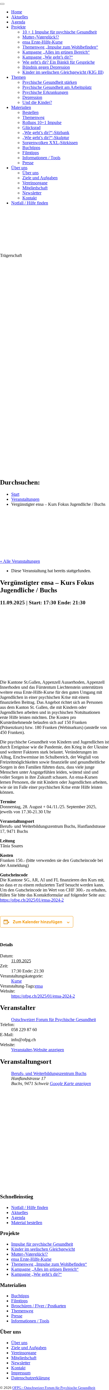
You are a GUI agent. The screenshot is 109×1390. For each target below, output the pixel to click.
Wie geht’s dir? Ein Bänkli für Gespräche (58, 62)
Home (16, 11)
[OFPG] (50, 250)
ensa (39, 986)
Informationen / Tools (41, 157)
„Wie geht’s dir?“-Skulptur (45, 137)
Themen (18, 77)
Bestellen (30, 112)
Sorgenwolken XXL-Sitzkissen (50, 142)
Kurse (16, 981)
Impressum (20, 1372)
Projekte (18, 27)
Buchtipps (31, 147)
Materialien (21, 107)
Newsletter (31, 192)
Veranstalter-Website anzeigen (37, 1049)
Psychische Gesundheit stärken (49, 82)
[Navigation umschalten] (2, 4)
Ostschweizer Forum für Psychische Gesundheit (53, 1019)
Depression (32, 97)
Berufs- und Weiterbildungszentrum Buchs (48, 1073)
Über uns (19, 167)
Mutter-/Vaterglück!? (40, 37)
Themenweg (33, 117)
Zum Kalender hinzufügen (37, 921)
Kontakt (29, 197)
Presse (28, 162)
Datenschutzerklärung (30, 1377)
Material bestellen (26, 1222)
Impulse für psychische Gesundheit (42, 1244)
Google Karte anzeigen (70, 1083)
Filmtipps (30, 152)
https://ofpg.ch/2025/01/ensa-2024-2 (32, 900)
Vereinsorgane (35, 182)
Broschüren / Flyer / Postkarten (38, 1305)
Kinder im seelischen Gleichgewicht (43, 1249)
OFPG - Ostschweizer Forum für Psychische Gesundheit (53, 1388)
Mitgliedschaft (35, 187)
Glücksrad (31, 127)
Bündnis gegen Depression (46, 67)
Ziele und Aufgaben (40, 177)
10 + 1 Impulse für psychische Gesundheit (59, 32)
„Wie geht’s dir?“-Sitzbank (45, 132)
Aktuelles (19, 17)
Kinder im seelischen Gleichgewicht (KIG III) (62, 72)
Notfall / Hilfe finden (29, 203)
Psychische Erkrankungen (45, 92)
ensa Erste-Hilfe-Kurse (42, 42)
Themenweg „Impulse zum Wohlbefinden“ (60, 47)
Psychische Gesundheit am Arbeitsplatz (57, 87)
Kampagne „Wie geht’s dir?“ (47, 57)
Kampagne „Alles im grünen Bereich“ (56, 52)
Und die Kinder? (37, 102)
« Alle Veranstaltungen (20, 561)
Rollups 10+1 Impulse (41, 122)
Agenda (18, 22)
